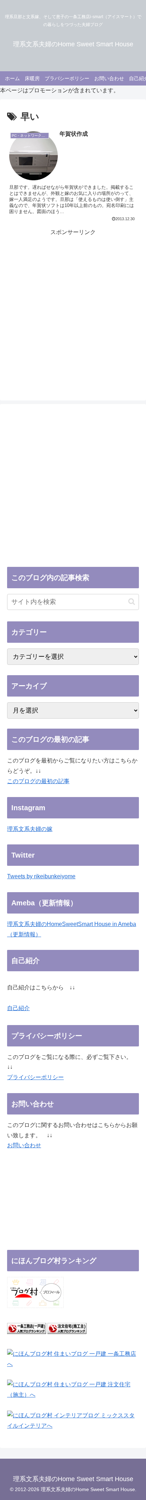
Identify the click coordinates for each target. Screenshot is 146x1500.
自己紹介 (18, 1008)
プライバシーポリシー (35, 1077)
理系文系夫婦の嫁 (29, 829)
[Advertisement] (73, 311)
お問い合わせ (24, 1145)
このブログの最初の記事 (38, 781)
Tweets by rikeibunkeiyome (41, 876)
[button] (131, 602)
